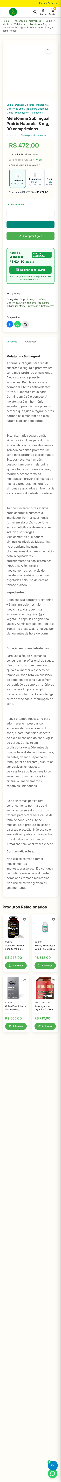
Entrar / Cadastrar (48, 3)
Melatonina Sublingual (38, 108)
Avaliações (31, 341)
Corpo (49, 20)
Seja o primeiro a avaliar (34, 135)
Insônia (31, 104)
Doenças (20, 104)
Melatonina (20, 24)
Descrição (12, 341)
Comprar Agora (32, 236)
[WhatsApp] (52, 1473)
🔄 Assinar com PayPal (30, 269)
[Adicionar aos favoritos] (48, 50)
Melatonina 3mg (38, 24)
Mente (6, 24)
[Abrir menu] (4, 11)
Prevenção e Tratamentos (27, 20)
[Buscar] (35, 11)
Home (6, 20)
